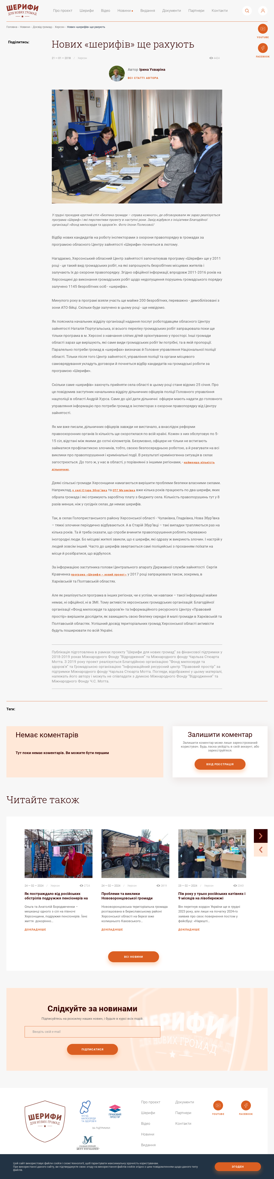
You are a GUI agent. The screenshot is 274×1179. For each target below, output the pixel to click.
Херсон (59, 27)
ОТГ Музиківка (124, 490)
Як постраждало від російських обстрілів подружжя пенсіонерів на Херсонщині (56, 896)
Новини (124, 10)
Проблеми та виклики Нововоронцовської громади (127, 895)
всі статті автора (143, 78)
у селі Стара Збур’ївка (89, 490)
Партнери (196, 10)
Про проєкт (62, 10)
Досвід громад (42, 27)
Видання (147, 10)
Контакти (220, 10)
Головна (11, 27)
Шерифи (87, 10)
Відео (105, 10)
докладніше (35, 929)
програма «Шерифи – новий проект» (99, 574)
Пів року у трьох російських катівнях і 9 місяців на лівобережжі (212, 895)
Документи (171, 10)
